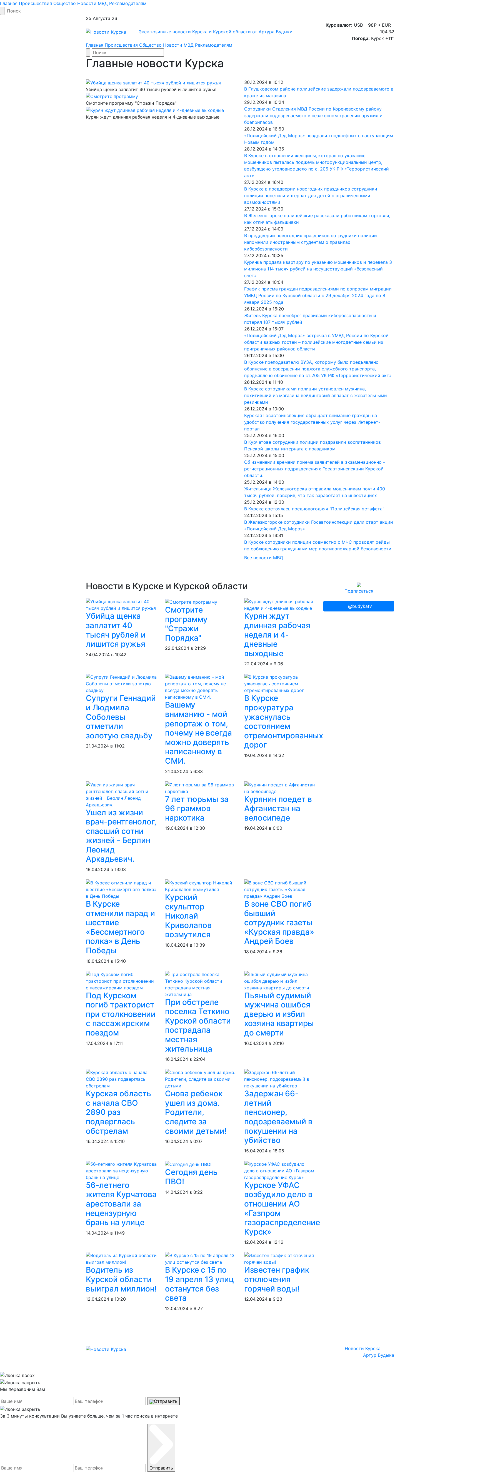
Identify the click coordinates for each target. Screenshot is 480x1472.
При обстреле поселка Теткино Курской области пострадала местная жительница (198, 1025)
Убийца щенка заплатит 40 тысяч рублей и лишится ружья (116, 630)
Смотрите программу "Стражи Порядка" (186, 624)
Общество (64, 3)
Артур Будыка (378, 1355)
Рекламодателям (127, 3)
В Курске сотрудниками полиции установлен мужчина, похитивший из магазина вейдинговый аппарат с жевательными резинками (315, 395)
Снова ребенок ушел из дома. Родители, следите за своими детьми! (196, 1112)
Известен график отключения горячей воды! (276, 1279)
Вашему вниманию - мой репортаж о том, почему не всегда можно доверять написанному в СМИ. (198, 733)
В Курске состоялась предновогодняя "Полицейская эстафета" (314, 508)
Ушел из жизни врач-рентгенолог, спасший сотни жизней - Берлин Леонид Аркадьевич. (121, 836)
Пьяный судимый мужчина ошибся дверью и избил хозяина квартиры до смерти (279, 1014)
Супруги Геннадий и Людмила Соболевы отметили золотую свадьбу (121, 716)
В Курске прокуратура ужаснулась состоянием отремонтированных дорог (283, 721)
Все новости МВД (263, 557)
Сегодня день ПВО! (191, 1176)
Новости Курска (363, 1348)
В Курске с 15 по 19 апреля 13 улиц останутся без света (199, 1284)
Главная (9, 3)
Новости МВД (92, 3)
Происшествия (35, 3)
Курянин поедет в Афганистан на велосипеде (278, 808)
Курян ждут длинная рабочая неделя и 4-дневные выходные (277, 634)
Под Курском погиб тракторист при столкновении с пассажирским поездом (121, 1014)
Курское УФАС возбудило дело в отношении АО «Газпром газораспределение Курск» (282, 1208)
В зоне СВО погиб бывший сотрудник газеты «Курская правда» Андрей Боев (279, 922)
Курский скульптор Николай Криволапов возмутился (188, 915)
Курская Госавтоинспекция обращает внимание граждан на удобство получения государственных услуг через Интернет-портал (312, 422)
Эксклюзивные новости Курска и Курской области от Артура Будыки (215, 31)
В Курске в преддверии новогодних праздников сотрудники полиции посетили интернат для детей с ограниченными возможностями (310, 195)
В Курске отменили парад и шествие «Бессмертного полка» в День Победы (120, 927)
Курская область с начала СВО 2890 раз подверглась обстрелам (118, 1112)
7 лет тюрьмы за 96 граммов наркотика (197, 808)
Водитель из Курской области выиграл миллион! (121, 1279)
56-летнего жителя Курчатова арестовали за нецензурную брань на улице (121, 1203)
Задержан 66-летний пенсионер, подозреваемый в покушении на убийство (278, 1117)
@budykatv (360, 606)
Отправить (166, 1401)
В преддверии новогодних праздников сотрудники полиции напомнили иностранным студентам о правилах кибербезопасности (310, 242)
